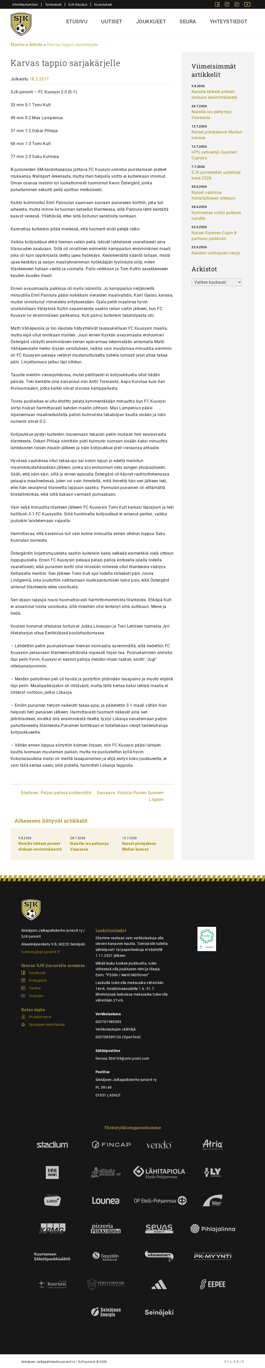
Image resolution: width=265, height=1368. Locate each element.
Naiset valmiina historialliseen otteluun (213, 195)
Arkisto (36, 44)
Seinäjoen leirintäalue (47, 1025)
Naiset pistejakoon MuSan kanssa (217, 135)
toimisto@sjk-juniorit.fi (40, 952)
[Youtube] (247, 5)
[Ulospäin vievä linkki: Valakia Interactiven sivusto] (234, 1361)
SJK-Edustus (77, 4)
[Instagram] (227, 5)
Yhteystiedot (229, 21)
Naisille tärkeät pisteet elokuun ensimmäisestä (214, 94)
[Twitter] (237, 5)
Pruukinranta (40, 1017)
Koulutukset (103, 4)
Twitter (35, 988)
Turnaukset (53, 4)
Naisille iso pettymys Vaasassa (211, 114)
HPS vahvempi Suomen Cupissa (214, 155)
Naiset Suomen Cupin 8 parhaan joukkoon (214, 235)
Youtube (36, 996)
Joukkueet (151, 21)
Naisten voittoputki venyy (216, 253)
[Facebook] (218, 5)
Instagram (38, 980)
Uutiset (111, 21)
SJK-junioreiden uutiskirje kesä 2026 (216, 175)
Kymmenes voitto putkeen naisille (216, 215)
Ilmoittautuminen (25, 4)
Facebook (37, 973)
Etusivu (77, 21)
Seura (188, 21)
